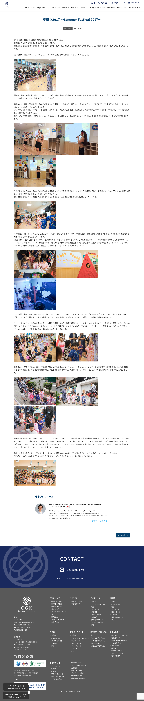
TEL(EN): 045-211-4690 (22, 627)
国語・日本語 (115, 612)
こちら (84, 578)
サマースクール (76, 646)
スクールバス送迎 (97, 622)
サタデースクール (117, 653)
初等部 (64, 7)
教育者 (113, 648)
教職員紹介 (55, 617)
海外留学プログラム (98, 638)
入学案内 (94, 617)
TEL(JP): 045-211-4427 (22, 625)
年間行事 (94, 612)
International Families (119, 640)
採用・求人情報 (76, 670)
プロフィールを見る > (100, 521)
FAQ (92, 625)
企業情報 (74, 668)
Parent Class (95, 643)
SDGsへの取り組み (57, 619)
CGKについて (28, 7)
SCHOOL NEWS (76, 663)
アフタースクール (96, 7)
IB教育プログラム (57, 606)
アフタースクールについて (80, 638)
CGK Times (55, 622)
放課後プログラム (97, 620)
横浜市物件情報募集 (78, 678)
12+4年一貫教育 (56, 604)
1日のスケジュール (97, 615)
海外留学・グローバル (115, 7)
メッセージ (55, 609)
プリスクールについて (98, 604)
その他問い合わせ (57, 679)
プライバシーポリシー (78, 673)
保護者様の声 (75, 604)
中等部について (56, 638)
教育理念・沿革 (56, 601)
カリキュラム (95, 609)
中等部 (73, 7)
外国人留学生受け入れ (98, 646)
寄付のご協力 (115, 656)
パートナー (115, 645)
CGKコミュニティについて (120, 635)
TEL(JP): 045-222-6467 (22, 644)
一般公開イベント (117, 643)
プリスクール (53, 7)
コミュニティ (133, 7)
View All (121, 535)
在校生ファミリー (117, 638)
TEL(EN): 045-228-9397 (22, 647)
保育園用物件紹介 (77, 676)
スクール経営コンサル (78, 665)
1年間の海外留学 (57, 641)
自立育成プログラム (98, 641)
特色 (92, 607)
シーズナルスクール (58, 676)
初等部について (116, 604)
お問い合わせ (135, 2)
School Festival (116, 651)
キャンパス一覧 (76, 601)
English (116, 2)
